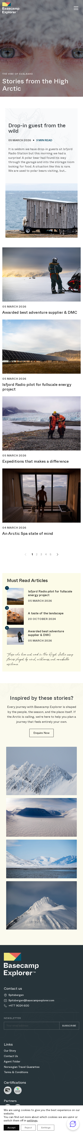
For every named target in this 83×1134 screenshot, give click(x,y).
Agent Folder (12, 1061)
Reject (28, 1127)
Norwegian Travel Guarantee (22, 1067)
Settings (45, 1127)
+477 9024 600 (18, 1006)
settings (32, 1120)
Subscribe (69, 1025)
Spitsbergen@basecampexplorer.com (31, 1000)
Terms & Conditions (16, 1072)
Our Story (10, 1051)
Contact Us (11, 1056)
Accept (11, 1127)
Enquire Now (41, 733)
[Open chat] (73, 1124)
